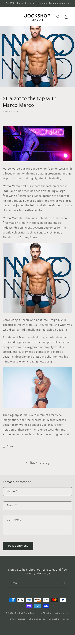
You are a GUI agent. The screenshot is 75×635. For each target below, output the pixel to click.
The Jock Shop (22, 613)
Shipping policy (37, 619)
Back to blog (40, 463)
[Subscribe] (64, 583)
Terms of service (17, 619)
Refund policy (62, 613)
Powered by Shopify (40, 613)
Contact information (59, 619)
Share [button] (10, 446)
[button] (7, 17)
